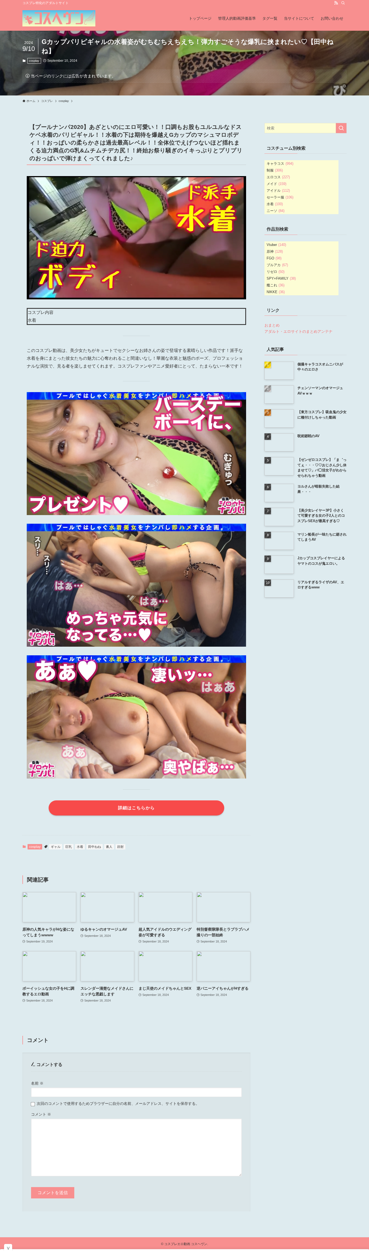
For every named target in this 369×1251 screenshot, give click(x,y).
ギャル (56, 847)
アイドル (278, 190)
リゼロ (275, 272)
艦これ (275, 285)
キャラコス (280, 164)
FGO (274, 258)
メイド (276, 184)
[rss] (336, 3)
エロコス (278, 177)
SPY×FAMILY (281, 278)
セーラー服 (280, 197)
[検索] (343, 3)
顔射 (120, 847)
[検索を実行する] (341, 128)
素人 (109, 847)
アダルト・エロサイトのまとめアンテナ (298, 331)
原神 (275, 251)
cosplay (34, 60)
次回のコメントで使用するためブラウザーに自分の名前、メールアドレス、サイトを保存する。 (118, 1103)
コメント (41, 1114)
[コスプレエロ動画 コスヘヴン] (58, 18)
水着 (80, 847)
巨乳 (68, 847)
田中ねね (94, 847)
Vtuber (276, 245)
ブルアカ (277, 265)
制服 (275, 170)
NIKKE (276, 292)
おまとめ (272, 325)
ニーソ (275, 211)
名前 (37, 1083)
